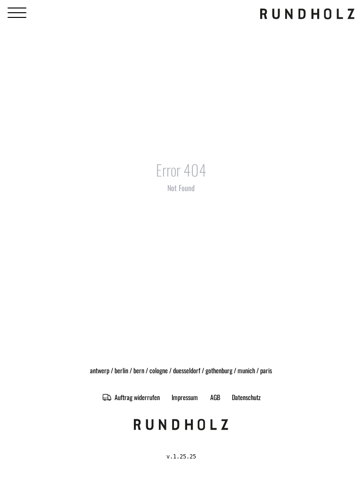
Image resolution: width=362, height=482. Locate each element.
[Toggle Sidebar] (17, 13)
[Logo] (307, 13)
